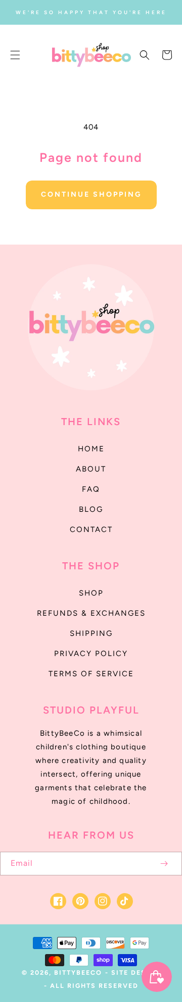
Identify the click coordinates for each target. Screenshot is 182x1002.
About (91, 469)
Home (91, 448)
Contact (91, 529)
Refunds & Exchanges (91, 613)
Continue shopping (91, 194)
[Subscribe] (163, 863)
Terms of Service (91, 673)
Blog (91, 509)
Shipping (91, 633)
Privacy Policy (91, 653)
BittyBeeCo (78, 972)
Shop (91, 593)
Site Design (136, 972)
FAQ (91, 489)
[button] (15, 55)
